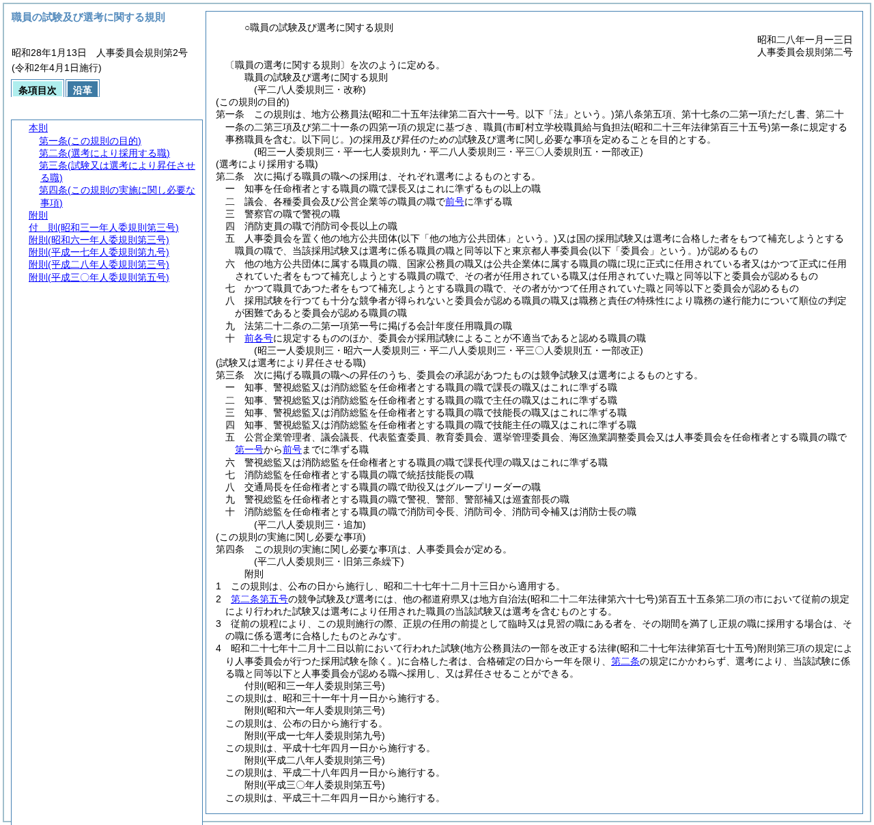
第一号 (249, 449)
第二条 (625, 661)
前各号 (258, 338)
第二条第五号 (259, 598)
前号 (454, 201)
